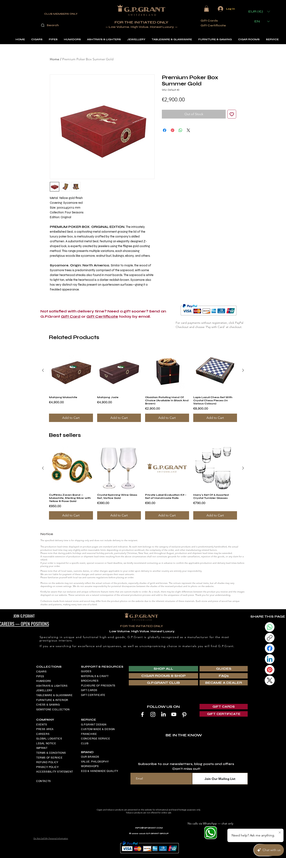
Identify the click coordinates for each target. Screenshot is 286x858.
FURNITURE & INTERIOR (52, 700)
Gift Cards (209, 20)
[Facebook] (142, 714)
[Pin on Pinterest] (172, 130)
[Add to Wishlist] (231, 114)
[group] (143, 385)
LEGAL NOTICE (46, 743)
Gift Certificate (213, 25)
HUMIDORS (43, 681)
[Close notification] (279, 833)
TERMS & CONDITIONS (51, 752)
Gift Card (70, 316)
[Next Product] (243, 370)
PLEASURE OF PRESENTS (98, 685)
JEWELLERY (44, 690)
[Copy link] (269, 638)
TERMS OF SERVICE (49, 757)
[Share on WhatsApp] (180, 130)
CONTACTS (43, 781)
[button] (206, 9)
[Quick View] (71, 370)
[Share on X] (188, 130)
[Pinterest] (184, 714)
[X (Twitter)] (270, 680)
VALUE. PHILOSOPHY (95, 761)
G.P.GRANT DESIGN (94, 724)
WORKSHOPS (90, 766)
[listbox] (259, 11)
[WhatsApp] (269, 627)
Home (54, 59)
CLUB (84, 743)
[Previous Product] (42, 370)
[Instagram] (153, 714)
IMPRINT (41, 748)
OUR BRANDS (90, 756)
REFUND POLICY (47, 762)
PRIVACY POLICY (47, 767)
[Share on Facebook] (164, 130)
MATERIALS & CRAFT (94, 676)
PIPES (40, 676)
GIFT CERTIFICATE (93, 695)
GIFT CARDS (89, 690)
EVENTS (41, 724)
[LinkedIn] (163, 714)
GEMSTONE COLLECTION (53, 709)
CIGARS (41, 671)
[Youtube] (174, 714)
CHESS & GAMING (48, 704)
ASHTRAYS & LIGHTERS (51, 685)
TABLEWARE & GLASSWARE (54, 695)
